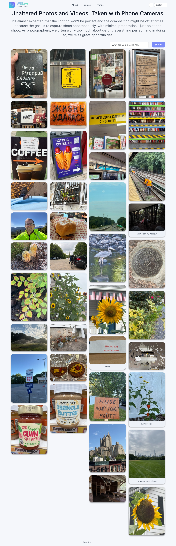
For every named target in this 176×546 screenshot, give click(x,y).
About (75, 5)
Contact (87, 5)
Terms (100, 5)
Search (158, 44)
